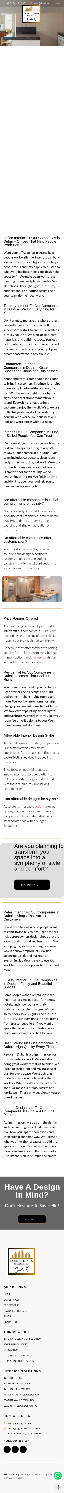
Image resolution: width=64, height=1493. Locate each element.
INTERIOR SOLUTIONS (22, 1371)
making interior (36, 657)
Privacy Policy (11, 1474)
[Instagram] (15, 1449)
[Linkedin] (23, 1449)
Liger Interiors (51, 1474)
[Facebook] (7, 1449)
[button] (59, 10)
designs (39, 806)
